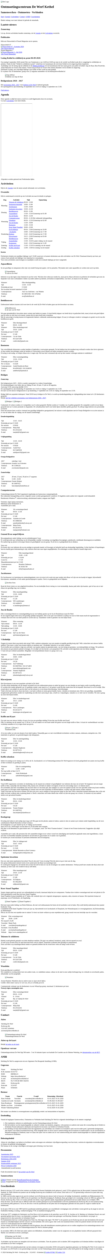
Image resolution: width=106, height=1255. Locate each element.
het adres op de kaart (12, 1044)
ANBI (28, 17)
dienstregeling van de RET (91, 1052)
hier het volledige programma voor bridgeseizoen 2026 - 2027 (26, 398)
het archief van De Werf (26, 1172)
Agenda (7, 17)
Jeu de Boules (13, 216)
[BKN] (3, 1180)
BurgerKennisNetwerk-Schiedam (28, 1180)
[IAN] (3, 1182)
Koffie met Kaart (14, 245)
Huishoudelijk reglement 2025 (11, 1163)
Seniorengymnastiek (15, 204)
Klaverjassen (13, 236)
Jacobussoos (13, 207)
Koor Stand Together (16, 227)
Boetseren (12, 225)
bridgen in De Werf (29, 85)
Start (2, 17)
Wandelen (12, 220)
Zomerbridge (13, 241)
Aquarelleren (13, 213)
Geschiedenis (35, 17)
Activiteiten (15, 17)
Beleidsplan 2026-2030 (8, 1159)
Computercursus (14, 218)
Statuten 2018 (5, 1161)
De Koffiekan (13, 229)
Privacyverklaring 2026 (8, 1166)
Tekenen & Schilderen (16, 202)
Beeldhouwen (13, 211)
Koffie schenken (14, 248)
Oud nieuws (5, 90)
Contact (22, 17)
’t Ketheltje (12, 232)
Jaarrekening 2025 (7, 1154)
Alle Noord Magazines (8, 54)
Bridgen (11, 234)
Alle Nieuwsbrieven (7, 48)
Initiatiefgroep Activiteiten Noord (29, 1182)
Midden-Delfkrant (38, 66)
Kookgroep (12, 243)
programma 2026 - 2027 (11, 85)
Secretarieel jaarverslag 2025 (10, 1156)
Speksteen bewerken (15, 209)
